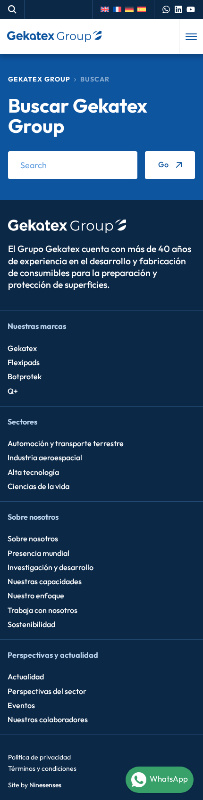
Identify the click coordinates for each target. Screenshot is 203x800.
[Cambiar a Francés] (119, 9)
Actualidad (26, 676)
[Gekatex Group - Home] (54, 36)
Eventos (21, 705)
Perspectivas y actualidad (53, 655)
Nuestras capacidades (45, 581)
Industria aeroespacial (45, 457)
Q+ (13, 391)
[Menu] (191, 36)
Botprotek (25, 376)
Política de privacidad (39, 757)
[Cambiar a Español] (143, 9)
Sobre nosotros (33, 517)
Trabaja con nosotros (42, 610)
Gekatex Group (39, 79)
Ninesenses (45, 785)
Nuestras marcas (37, 326)
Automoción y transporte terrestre (66, 443)
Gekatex (22, 348)
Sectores (22, 421)
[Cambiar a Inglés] (107, 9)
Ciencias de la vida (38, 486)
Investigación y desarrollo (50, 567)
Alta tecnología (33, 472)
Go (163, 164)
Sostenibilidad (31, 624)
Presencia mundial (38, 553)
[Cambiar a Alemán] (131, 9)
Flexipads (24, 362)
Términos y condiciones (42, 768)
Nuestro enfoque (36, 595)
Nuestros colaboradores (48, 719)
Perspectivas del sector (47, 691)
